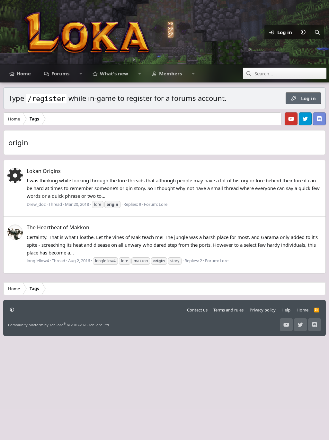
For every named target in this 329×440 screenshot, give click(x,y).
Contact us (197, 310)
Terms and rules (228, 310)
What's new (114, 73)
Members (170, 73)
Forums (60, 73)
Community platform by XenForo (59, 324)
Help (285, 310)
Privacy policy (263, 310)
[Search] (317, 32)
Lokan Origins (44, 171)
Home (24, 73)
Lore (163, 204)
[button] (303, 32)
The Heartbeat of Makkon (58, 227)
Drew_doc (36, 204)
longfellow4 (38, 260)
